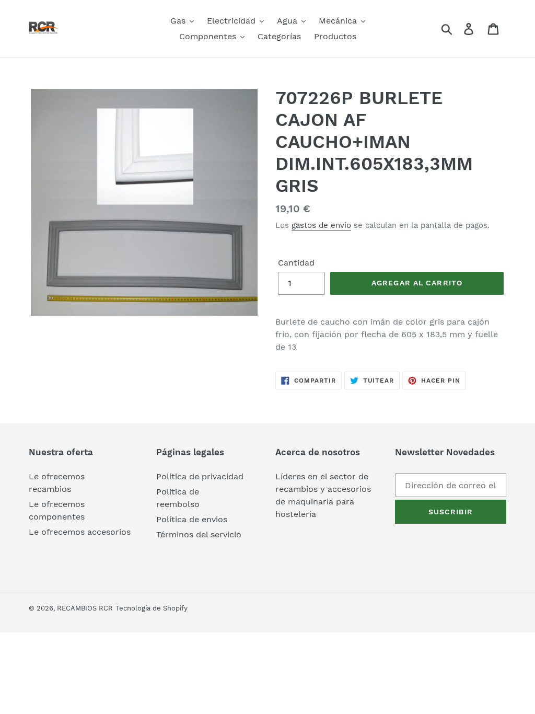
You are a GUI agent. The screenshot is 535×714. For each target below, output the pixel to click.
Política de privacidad (199, 476)
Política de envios (191, 519)
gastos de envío (321, 225)
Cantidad (296, 263)
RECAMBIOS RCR (85, 608)
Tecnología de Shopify (151, 608)
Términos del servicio (198, 534)
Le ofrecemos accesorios (80, 532)
